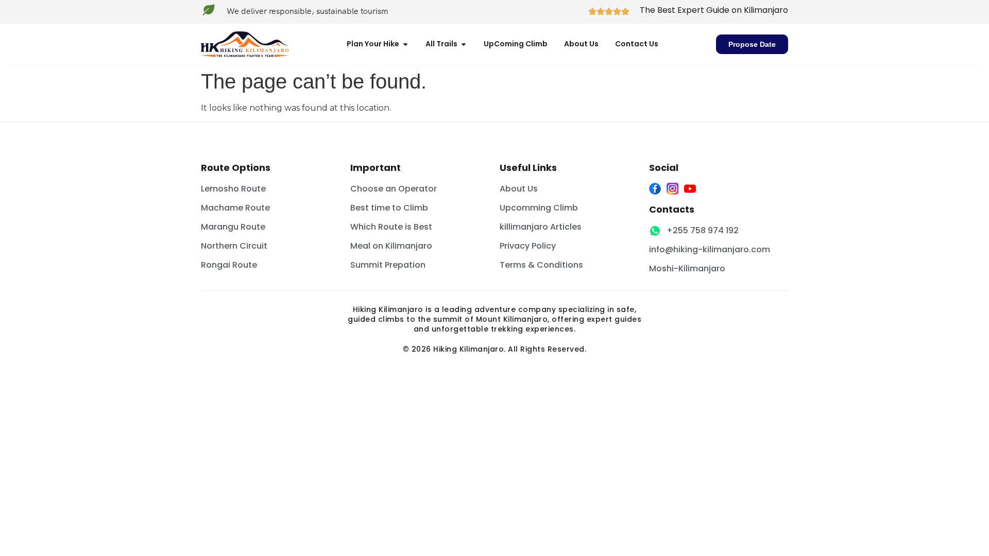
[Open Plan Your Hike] (405, 44)
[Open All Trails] (463, 44)
